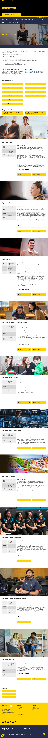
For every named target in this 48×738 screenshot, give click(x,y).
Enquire (24, 174)
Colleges (33, 710)
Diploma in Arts (13, 83)
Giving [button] (29, 19)
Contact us (34, 707)
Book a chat (5, 691)
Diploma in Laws (35, 87)
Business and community (21, 710)
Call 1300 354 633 (6, 697)
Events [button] (7, 22)
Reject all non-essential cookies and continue (11, 14)
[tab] (31, 169)
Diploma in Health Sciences (13, 103)
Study (5, 46)
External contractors (20, 714)
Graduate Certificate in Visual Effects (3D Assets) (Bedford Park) (11, 113)
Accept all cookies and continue (8, 8)
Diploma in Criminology (13, 91)
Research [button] (17, 19)
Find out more (20, 561)
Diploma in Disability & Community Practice (13, 95)
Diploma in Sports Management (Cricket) (35, 95)
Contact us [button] (26, 22)
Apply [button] (22, 22)
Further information (36, 174)
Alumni (18, 708)
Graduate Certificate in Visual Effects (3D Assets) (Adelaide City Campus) (34, 113)
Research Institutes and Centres (37, 713)
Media (18, 709)
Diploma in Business (13, 87)
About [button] (32, 19)
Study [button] (14, 19)
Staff (18, 713)
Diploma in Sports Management (35, 91)
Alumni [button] (25, 19)
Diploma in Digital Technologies (13, 99)
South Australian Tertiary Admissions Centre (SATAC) (34, 72)
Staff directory (34, 709)
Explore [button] (10, 22)
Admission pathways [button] (16, 22)
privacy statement (8, 3)
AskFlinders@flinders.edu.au (8, 694)
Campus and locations (36, 708)
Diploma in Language (35, 83)
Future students (19, 707)
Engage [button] (22, 19)
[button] (40, 19)
